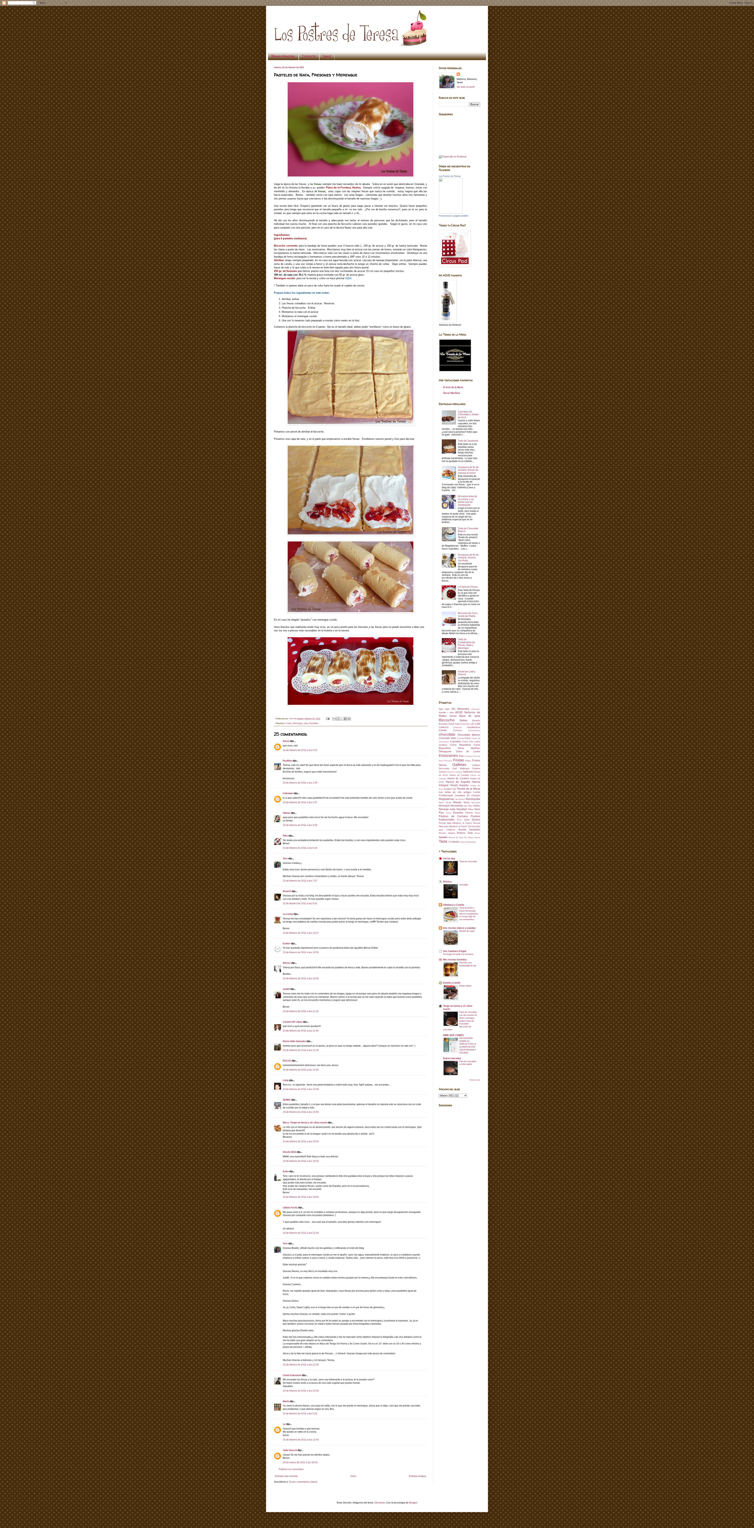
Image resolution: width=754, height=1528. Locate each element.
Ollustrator (379, 1502)
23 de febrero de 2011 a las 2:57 (300, 802)
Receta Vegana (447, 833)
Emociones (448, 755)
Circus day (449, 858)
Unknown (288, 793)
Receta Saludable (469, 829)
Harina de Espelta (458, 781)
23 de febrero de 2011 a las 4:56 (300, 825)
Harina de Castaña (459, 775)
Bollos (463, 720)
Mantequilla (473, 798)
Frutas (288, 723)
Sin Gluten (469, 837)
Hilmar (286, 813)
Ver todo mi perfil (466, 87)
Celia (285, 1080)
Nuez (477, 809)
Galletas (459, 765)
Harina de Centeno (458, 778)
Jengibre (448, 789)
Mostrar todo (475, 1080)
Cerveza (457, 730)
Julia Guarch (290, 1450)
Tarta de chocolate (468, 861)
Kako (286, 1171)
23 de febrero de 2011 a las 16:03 (301, 1161)
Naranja (444, 809)
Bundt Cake (454, 724)
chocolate (447, 734)
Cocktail (460, 738)
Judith (286, 989)
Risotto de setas (467, 931)
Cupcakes (455, 741)
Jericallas (463, 884)
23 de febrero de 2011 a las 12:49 (301, 1050)
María (286, 1401)
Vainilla (455, 841)
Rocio (286, 741)
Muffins (476, 806)
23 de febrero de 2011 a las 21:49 (301, 1364)
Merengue (298, 723)
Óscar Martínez (451, 393)
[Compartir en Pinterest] (349, 719)
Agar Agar (444, 709)
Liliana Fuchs (290, 1207)
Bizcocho (447, 720)
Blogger (413, 1502)
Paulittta (287, 760)
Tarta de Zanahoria (468, 440)
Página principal (283, 56)
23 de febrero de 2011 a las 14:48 (301, 1089)
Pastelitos (313, 723)
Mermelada (457, 805)
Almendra (463, 708)
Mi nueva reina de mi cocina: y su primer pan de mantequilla (467, 500)
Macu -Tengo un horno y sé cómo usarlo (305, 1122)
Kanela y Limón (451, 982)
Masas (457, 802)
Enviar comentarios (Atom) (303, 1481)
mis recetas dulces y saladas (459, 928)
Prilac (459, 820)
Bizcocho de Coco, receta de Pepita (468, 614)
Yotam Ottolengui (468, 842)
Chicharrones (474, 730)
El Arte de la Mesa (453, 387)
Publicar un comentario (291, 1469)
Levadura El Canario (467, 795)
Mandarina (460, 799)
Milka (470, 806)
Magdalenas (446, 798)
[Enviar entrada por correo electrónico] (327, 718)
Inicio (353, 1476)
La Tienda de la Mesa (466, 788)
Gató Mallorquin (460, 768)
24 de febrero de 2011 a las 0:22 (300, 1413)
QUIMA (287, 1099)
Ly (284, 1424)
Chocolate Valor (447, 738)
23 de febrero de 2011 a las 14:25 (301, 1069)
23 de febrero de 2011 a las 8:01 (300, 903)
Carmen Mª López (292, 1021)
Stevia (477, 837)
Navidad (462, 809)
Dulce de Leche (468, 751)
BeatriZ (287, 891)
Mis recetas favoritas (455, 959)
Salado (443, 837)
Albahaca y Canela (453, 904)
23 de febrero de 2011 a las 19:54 (301, 1197)
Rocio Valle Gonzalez (294, 1041)
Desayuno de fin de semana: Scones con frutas (468, 557)
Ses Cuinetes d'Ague (454, 951)
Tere (285, 858)
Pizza (477, 813)
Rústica (447, 881)
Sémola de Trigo (455, 837)
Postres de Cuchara (453, 816)
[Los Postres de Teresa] (450, 212)
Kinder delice (465, 986)
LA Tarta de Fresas (468, 586)
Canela (443, 730)
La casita (288, 914)
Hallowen (468, 771)
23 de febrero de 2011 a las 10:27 (301, 933)
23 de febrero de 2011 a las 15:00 (301, 1112)
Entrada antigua (417, 1476)
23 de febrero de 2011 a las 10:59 (301, 978)
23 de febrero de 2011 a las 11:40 (300, 1030)
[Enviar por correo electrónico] (334, 719)
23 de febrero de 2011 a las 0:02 (300, 750)
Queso (476, 819)
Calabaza (457, 727)
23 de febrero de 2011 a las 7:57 (300, 880)
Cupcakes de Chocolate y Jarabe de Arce (468, 414)
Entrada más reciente (286, 1476)
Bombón (476, 720)
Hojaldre (464, 785)
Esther (286, 943)
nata (306, 723)
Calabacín (443, 727)
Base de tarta (469, 715)
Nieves (287, 963)
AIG (453, 709)
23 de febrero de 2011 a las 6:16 (300, 848)
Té (449, 842)
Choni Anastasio (292, 1375)
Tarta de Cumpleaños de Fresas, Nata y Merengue (466, 643)
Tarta (443, 841)
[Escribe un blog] (338, 719)
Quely (467, 819)
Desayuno (445, 751)
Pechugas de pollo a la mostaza (458, 954)
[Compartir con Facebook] (345, 719)
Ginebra (443, 772)
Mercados (475, 802)
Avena (453, 716)
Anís (452, 712)
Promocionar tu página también (453, 216)
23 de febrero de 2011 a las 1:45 (300, 782)
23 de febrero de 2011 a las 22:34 (301, 1390)
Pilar (285, 835)
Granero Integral (454, 772)
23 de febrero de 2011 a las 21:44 (301, 1233)
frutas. (468, 760)
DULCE (287, 1060)
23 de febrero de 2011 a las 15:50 (301, 1141)
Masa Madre (445, 802)
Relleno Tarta (465, 833)
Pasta (448, 813)
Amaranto (475, 709)
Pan (441, 812)
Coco (467, 738)
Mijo (465, 806)
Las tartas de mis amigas (455, 792)
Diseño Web (289, 1152)
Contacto (309, 56)
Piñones (469, 813)
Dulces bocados (452, 1058)
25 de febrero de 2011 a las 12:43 (301, 1439)
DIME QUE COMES (453, 1035)
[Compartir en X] (342, 719)
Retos (477, 833)
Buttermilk (464, 724)
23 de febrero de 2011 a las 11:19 (300, 1011)
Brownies (443, 724)
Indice (327, 56)
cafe (472, 724)
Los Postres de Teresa (450, 176)
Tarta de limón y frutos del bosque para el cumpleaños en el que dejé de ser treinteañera (468, 914)
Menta (466, 802)
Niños (470, 809)
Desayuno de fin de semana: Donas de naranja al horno (468, 470)
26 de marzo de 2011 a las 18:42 (300, 1462)
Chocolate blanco (469, 734)
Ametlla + (443, 712)
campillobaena (473, 727)
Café (477, 723)
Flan (461, 756)
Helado (454, 785)
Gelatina (476, 768)
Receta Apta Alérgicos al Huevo (455, 823)
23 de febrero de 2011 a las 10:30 (301, 952)
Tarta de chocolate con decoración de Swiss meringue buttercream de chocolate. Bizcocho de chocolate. (460, 1021)
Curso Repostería (460, 744)
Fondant (468, 756)
